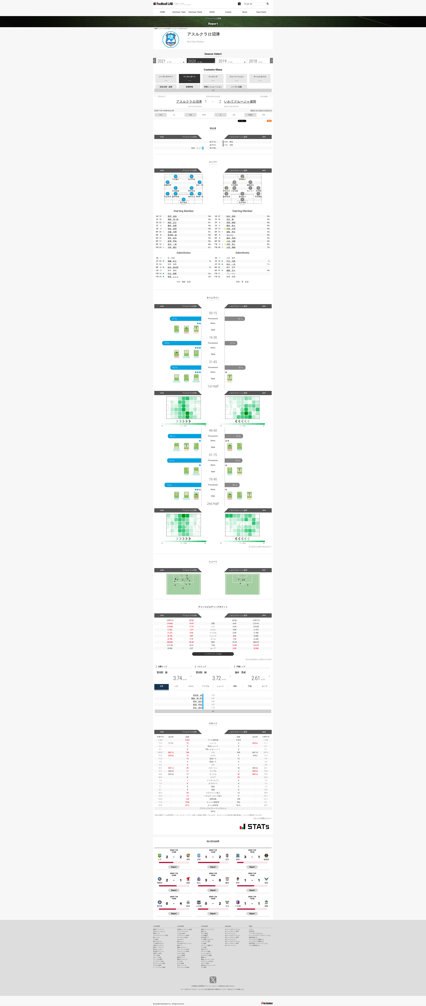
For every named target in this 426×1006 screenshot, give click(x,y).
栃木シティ (180, 941)
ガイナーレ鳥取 (205, 951)
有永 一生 (230, 264)
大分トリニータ (181, 965)
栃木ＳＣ (203, 931)
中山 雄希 (172, 273)
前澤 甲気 (172, 241)
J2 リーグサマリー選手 (232, 937)
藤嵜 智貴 (172, 226)
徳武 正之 (172, 222)
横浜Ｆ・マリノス (158, 947)
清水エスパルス (157, 949)
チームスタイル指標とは (256, 941)
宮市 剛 (230, 219)
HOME (162, 12)
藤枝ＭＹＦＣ (181, 957)
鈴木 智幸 (231, 216)
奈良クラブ (204, 949)
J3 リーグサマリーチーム (232, 941)
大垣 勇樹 (231, 247)
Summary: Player (195, 12)
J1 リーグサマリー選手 (232, 931)
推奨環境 (201, 986)
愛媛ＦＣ (203, 957)
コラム (251, 929)
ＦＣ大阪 (203, 947)
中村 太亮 (231, 229)
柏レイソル (156, 937)
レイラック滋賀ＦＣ (207, 945)
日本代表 (251, 931)
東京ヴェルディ (157, 941)
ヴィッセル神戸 (157, 959)
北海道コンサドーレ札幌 (184, 929)
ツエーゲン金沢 (205, 941)
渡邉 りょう (173, 277)
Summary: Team (179, 12)
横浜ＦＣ (179, 945)
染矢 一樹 (172, 244)
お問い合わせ (230, 986)
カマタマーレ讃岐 (206, 955)
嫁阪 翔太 (231, 232)
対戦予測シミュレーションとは (258, 943)
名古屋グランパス (158, 951)
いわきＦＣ (180, 939)
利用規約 (195, 986)
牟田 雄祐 (231, 222)
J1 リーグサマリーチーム (232, 929)
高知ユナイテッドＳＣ (207, 959)
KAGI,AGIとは (253, 937)
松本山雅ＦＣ (205, 937)
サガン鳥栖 (180, 963)
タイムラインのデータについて (259, 546)
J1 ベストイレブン (230, 933)
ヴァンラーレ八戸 (182, 931)
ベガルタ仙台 (181, 933)
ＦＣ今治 (179, 961)
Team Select (261, 12)
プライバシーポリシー (211, 986)
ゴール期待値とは (254, 945)
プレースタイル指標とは (256, 939)
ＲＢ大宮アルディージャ (184, 943)
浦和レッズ (156, 933)
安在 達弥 (172, 229)
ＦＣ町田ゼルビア (158, 943)
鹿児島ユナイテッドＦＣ (208, 965)
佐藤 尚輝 (172, 232)
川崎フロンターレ (158, 945)
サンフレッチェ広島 (159, 963)
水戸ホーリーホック (159, 931)
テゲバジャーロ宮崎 (183, 967)
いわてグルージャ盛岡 (240, 101)
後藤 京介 (230, 270)
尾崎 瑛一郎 (173, 219)
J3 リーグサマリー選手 (232, 943)
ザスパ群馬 (204, 933)
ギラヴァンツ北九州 (207, 961)
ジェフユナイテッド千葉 (160, 935)
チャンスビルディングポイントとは (258, 659)
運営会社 (222, 986)
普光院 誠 (172, 235)
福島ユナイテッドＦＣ (207, 929)
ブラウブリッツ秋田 (183, 935)
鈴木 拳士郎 (173, 267)
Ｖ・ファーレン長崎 (159, 967)
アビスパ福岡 (157, 965)
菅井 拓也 (172, 238)
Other (250, 926)
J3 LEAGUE (204, 926)
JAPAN (212, 12)
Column (228, 12)
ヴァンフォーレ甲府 (183, 949)
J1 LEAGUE (156, 926)
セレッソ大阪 (157, 957)
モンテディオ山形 (182, 937)
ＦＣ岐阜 (203, 943)
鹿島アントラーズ (158, 929)
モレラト (230, 235)
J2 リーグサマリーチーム (232, 935)
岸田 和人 (231, 244)
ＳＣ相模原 (204, 935)
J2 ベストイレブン (230, 939)
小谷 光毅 (231, 241)
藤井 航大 (231, 226)
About (244, 12)
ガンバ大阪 (156, 955)
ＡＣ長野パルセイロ (207, 939)
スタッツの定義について (261, 818)
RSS (269, 121)
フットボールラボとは (255, 933)
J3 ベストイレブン (230, 945)
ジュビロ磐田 (181, 955)
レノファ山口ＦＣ (206, 953)
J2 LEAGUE (180, 926)
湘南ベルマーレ (181, 947)
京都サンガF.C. (157, 953)
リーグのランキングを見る (213, 654)
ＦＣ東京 (155, 939)
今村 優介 (172, 247)
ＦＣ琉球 (203, 967)
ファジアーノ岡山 (158, 961)
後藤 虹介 (172, 261)
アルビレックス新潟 (183, 951)
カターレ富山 (181, 953)
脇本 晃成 (231, 238)
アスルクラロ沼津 (189, 101)
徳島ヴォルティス (182, 959)
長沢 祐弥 (172, 216)
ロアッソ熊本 (205, 963)
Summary (228, 926)
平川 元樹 (230, 261)
